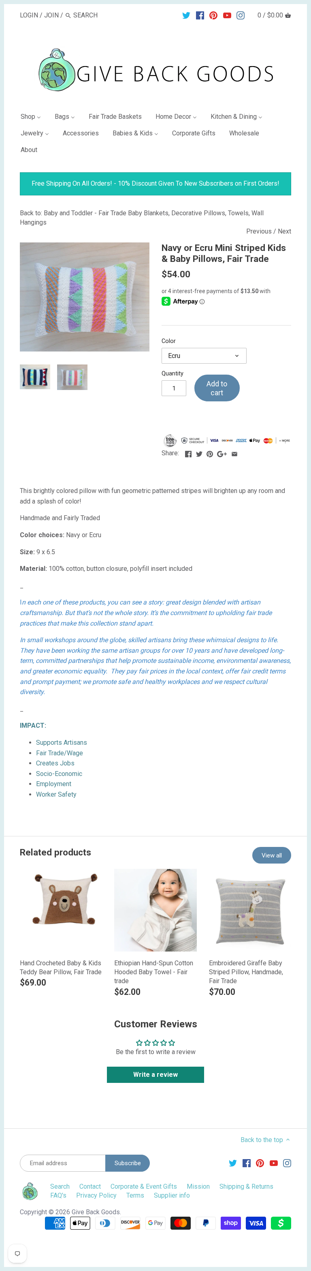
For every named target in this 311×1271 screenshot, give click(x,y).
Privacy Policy (96, 1195)
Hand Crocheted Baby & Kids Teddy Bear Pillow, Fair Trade (61, 967)
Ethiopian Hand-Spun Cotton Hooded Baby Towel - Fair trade (153, 972)
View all (272, 855)
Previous (259, 231)
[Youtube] (227, 15)
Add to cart (217, 388)
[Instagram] (240, 15)
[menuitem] (34, 118)
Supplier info (172, 1195)
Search (60, 1186)
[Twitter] (186, 15)
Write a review (155, 1074)
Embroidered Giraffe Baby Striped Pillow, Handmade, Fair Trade (246, 972)
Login (29, 15)
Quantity (172, 373)
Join (51, 15)
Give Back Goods (96, 1212)
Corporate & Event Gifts (144, 1186)
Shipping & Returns (246, 1186)
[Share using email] (234, 452)
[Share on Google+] (222, 452)
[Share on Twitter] (199, 452)
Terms (135, 1195)
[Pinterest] (213, 15)
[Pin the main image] (210, 452)
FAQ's (58, 1195)
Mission (198, 1186)
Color (169, 341)
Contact (90, 1186)
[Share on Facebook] (188, 452)
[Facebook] (200, 15)
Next (284, 231)
